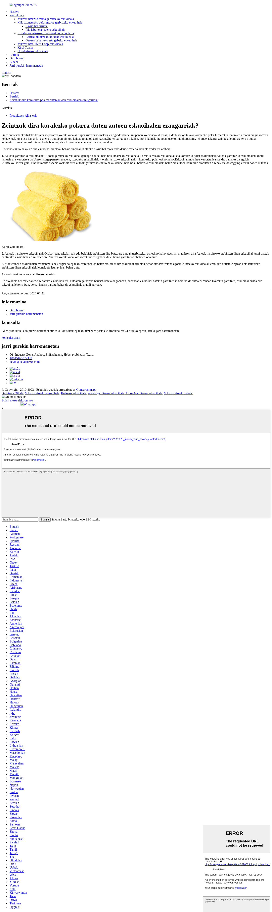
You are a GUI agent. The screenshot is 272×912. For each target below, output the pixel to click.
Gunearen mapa (86, 389)
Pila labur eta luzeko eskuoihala (45, 29)
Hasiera (14, 11)
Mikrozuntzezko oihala (178, 393)
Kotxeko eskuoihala (73, 393)
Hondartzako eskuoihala (33, 51)
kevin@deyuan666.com (25, 361)
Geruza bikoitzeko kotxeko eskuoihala (49, 36)
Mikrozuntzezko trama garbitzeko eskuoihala (46, 19)
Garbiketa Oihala (12, 393)
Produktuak (17, 15)
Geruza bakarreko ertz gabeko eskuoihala (51, 40)
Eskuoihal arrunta (36, 26)
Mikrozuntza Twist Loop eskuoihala (40, 44)
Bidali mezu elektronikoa (17, 400)
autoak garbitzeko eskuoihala (106, 393)
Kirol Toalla (25, 47)
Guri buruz (16, 58)
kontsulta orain (11, 337)
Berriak (14, 54)
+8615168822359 (21, 358)
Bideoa (14, 62)
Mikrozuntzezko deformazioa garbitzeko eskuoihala (50, 22)
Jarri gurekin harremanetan (26, 65)
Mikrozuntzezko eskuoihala (42, 393)
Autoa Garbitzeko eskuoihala (143, 393)
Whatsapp (30, 404)
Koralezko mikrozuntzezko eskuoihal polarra (46, 33)
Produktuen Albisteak (23, 115)
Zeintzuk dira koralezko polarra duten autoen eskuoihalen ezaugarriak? (54, 100)
